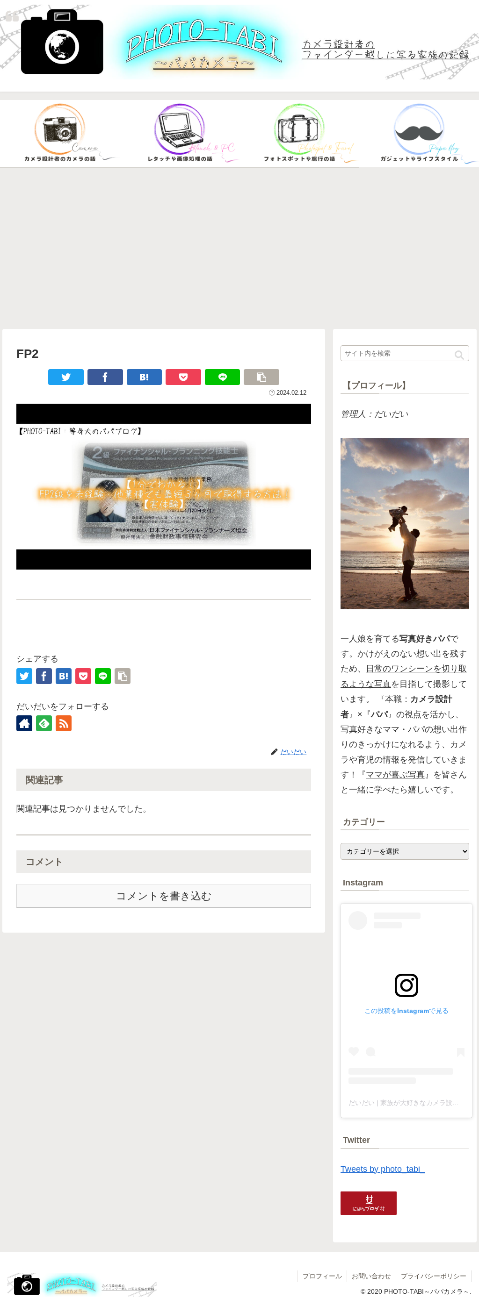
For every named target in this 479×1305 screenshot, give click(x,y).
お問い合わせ (371, 1276)
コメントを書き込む (164, 896)
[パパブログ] (419, 134)
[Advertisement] (239, 248)
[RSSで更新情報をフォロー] (64, 723)
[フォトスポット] (299, 134)
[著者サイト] (24, 723)
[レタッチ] (180, 134)
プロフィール (322, 1276)
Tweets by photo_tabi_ (383, 1169)
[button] (459, 356)
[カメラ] (60, 134)
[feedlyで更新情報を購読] (44, 723)
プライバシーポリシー (433, 1276)
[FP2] (144, 377)
